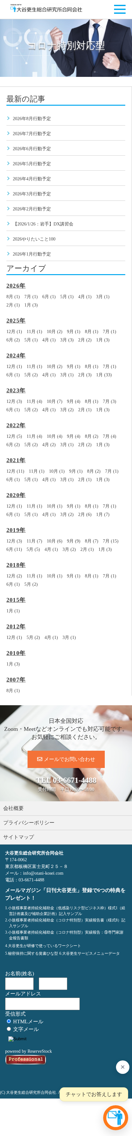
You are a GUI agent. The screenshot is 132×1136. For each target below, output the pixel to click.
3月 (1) (103, 296)
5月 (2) (31, 374)
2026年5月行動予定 (32, 163)
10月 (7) (54, 401)
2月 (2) (85, 340)
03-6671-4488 (74, 780)
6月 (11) (14, 549)
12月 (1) (14, 331)
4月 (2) (49, 444)
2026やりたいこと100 (34, 239)
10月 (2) (54, 331)
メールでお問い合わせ (69, 759)
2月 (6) (85, 514)
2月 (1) (13, 305)
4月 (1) (85, 296)
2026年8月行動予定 (32, 118)
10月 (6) (54, 541)
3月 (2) (67, 409)
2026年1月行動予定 (32, 254)
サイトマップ (18, 837)
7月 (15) (111, 541)
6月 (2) (13, 340)
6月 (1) (49, 296)
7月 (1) (31, 296)
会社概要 (13, 808)
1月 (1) (13, 611)
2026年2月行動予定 (32, 209)
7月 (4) (109, 436)
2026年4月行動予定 (32, 178)
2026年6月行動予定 (32, 148)
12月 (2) (14, 576)
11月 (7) (34, 541)
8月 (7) (91, 541)
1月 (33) (104, 374)
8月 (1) (13, 296)
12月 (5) (14, 436)
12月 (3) (14, 401)
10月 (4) (54, 436)
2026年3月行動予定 (32, 194)
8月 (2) (91, 436)
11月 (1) (34, 331)
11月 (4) (34, 401)
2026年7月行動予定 (32, 133)
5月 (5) (33, 549)
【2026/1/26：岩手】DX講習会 (43, 224)
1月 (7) (103, 514)
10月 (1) (57, 471)
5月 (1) (67, 296)
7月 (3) (109, 401)
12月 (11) (15, 471)
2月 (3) (85, 374)
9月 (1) (73, 331)
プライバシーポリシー (28, 822)
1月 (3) (31, 305)
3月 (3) (67, 340)
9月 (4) (73, 401)
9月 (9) (73, 541)
